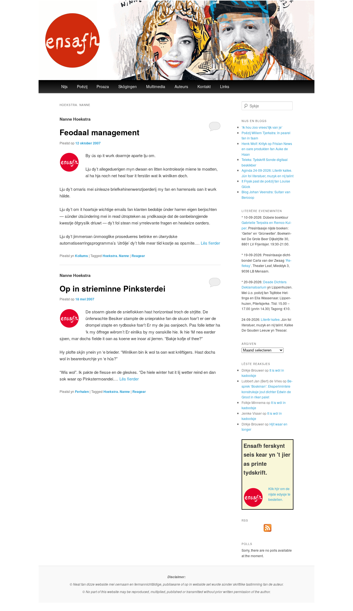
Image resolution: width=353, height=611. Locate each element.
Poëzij (82, 86)
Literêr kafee (270, 319)
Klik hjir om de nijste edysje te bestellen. (279, 494)
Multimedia (155, 86)
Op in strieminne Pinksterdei (112, 288)
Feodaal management (99, 132)
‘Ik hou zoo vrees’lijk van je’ (262, 127)
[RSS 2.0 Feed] (267, 530)
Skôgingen (127, 86)
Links (224, 86)
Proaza (103, 86)
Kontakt (204, 86)
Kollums (81, 255)
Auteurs (181, 86)
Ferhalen (82, 391)
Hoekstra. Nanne (116, 255)
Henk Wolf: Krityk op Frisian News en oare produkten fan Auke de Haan (267, 149)
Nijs (64, 86)
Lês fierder (210, 243)
